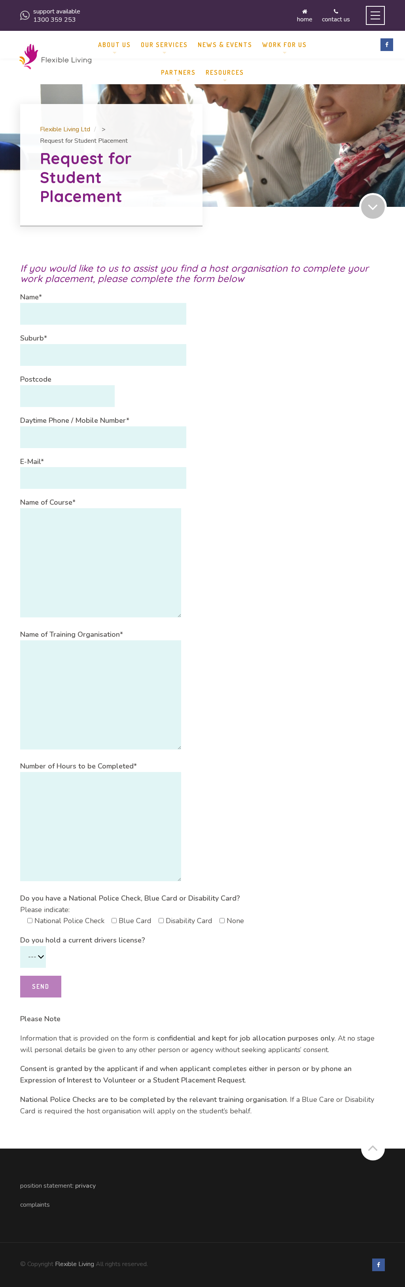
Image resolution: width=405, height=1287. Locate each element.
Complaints (35, 1204)
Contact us (336, 19)
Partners (178, 72)
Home (304, 19)
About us (114, 45)
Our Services (164, 45)
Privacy (85, 1185)
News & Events (225, 45)
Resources (225, 72)
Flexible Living (74, 1264)
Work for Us (284, 45)
